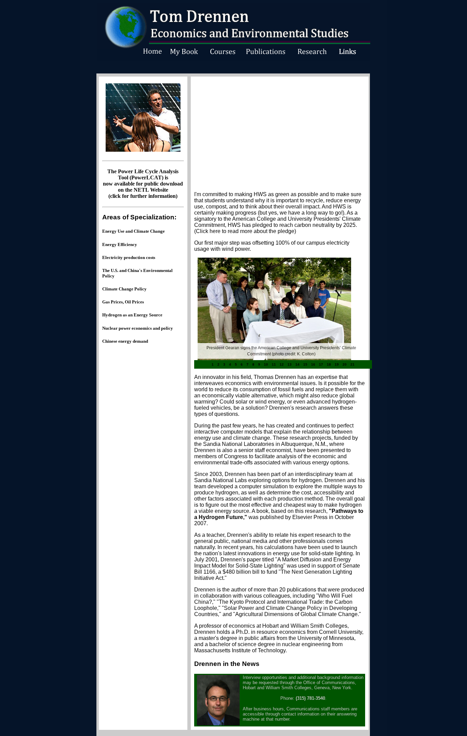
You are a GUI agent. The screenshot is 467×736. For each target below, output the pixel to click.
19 (337, 364)
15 (305, 364)
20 (345, 364)
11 (274, 364)
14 (297, 364)
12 (282, 364)
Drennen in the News (226, 663)
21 (352, 364)
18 (329, 364)
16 (313, 364)
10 (266, 364)
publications (301, 589)
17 (321, 364)
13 (290, 364)
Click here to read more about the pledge (245, 231)
